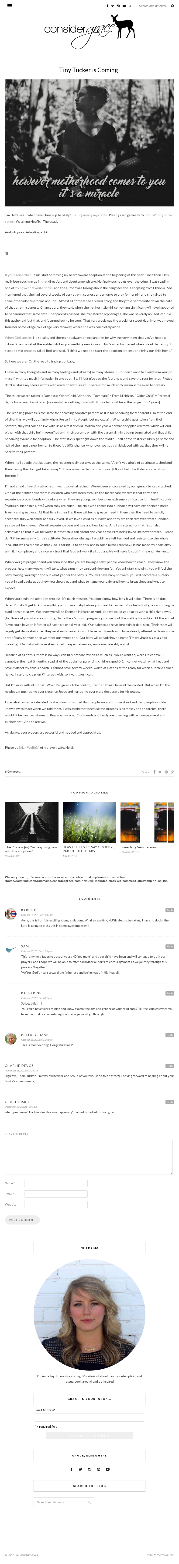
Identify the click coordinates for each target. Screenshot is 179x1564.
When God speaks (18, 338)
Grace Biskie (17, 1102)
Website (10, 1204)
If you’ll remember (18, 275)
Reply (170, 910)
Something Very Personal (138, 847)
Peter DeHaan (35, 1035)
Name (10, 1183)
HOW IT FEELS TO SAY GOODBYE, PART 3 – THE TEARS (89, 849)
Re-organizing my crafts (89, 215)
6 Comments (13, 771)
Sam (25, 946)
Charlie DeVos (19, 1066)
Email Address (45, 1410)
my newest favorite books (34, 288)
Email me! (168, 1555)
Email (9, 1194)
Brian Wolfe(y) (29, 747)
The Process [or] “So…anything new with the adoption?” (31, 849)
